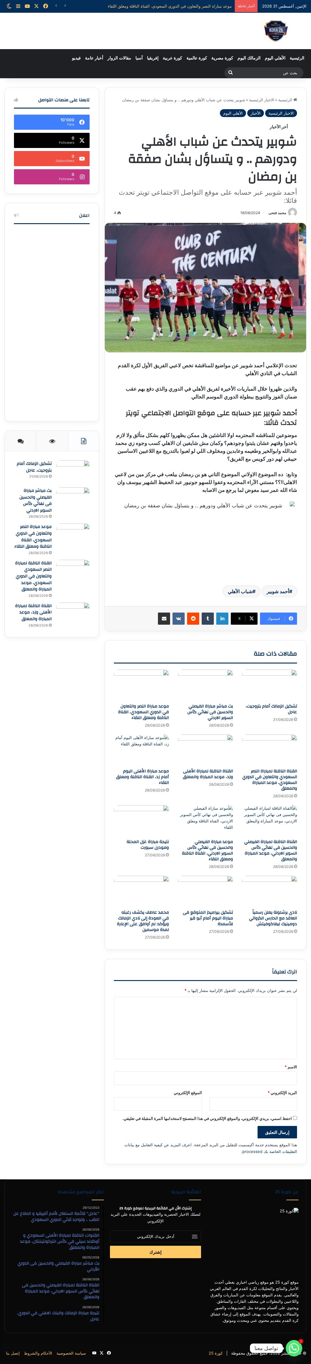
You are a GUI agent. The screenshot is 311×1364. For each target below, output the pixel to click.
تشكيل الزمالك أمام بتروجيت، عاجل (271, 709)
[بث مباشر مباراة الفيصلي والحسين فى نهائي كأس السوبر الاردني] (205, 685)
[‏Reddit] (193, 619)
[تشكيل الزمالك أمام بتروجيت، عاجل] (269, 685)
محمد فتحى (277, 212)
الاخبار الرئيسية (261, 99)
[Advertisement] (52, 321)
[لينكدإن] (222, 619)
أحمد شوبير (278, 591)
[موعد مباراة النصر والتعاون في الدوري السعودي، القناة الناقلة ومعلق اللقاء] (141, 685)
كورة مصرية (222, 58)
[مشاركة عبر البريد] (164, 619)
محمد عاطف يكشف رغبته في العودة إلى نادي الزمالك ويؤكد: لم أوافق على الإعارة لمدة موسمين (143, 921)
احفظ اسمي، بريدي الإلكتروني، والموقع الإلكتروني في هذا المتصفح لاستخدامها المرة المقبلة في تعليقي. (207, 1118)
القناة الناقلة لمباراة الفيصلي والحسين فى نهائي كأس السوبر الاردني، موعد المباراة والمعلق (270, 850)
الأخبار (256, 113)
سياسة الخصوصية (71, 1353)
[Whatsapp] (294, 1348)
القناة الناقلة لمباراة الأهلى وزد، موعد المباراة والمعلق (208, 774)
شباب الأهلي (240, 591)
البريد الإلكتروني (282, 1092)
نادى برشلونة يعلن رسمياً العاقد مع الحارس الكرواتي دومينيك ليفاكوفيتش (273, 918)
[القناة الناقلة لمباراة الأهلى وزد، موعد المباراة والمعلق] (205, 749)
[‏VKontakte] (179, 619)
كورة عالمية (196, 58)
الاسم (291, 1066)
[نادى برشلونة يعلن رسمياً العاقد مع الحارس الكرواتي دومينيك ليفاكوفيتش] (269, 891)
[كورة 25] (276, 31)
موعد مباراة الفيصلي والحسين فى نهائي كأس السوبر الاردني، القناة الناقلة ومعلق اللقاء (207, 850)
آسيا (139, 58)
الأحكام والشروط (38, 1353)
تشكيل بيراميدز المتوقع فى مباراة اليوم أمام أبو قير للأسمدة (208, 918)
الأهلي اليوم (275, 58)
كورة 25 (216, 1353)
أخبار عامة (94, 58)
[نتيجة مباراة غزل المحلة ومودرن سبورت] (141, 820)
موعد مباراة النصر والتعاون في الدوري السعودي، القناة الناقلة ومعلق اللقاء (143, 712)
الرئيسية (297, 58)
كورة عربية (172, 58)
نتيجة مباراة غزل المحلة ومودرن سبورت (148, 845)
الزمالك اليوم (249, 58)
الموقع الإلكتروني (188, 1092)
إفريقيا (153, 58)
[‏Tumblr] (208, 619)
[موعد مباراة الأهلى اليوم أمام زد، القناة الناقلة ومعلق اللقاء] (141, 749)
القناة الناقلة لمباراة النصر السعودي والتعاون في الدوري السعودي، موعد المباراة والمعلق (158, 6)
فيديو (76, 58)
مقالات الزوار (119, 58)
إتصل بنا (13, 1353)
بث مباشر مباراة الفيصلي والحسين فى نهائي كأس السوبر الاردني (210, 712)
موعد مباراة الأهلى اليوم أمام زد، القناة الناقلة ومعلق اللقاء (142, 777)
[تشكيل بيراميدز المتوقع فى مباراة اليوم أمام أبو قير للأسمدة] (205, 891)
